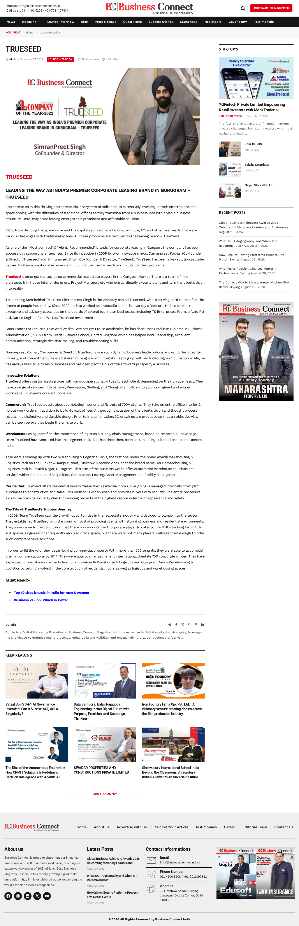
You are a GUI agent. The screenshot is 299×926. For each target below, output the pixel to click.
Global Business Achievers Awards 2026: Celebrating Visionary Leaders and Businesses (114, 861)
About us (101, 827)
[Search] (243, 8)
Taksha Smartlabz (257, 164)
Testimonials (264, 21)
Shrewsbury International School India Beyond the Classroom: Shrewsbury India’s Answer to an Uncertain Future (170, 772)
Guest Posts (132, 21)
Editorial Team (255, 827)
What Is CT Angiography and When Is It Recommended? (112, 878)
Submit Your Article (171, 827)
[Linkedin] (28, 896)
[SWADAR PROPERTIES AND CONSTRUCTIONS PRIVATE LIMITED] (105, 744)
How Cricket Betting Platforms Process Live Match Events (112, 895)
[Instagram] (18, 896)
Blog (84, 21)
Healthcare (213, 21)
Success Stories (161, 21)
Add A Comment (105, 794)
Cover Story (238, 21)
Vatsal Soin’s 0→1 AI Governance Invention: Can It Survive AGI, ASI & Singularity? (31, 709)
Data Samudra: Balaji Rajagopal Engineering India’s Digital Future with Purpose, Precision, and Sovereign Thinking (101, 711)
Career (229, 827)
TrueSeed (13, 276)
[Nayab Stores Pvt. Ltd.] (230, 190)
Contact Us (283, 827)
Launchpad (189, 21)
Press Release (105, 21)
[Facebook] (8, 896)
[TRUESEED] (102, 163)
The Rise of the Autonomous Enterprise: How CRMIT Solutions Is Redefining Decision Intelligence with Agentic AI (35, 772)
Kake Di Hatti (253, 144)
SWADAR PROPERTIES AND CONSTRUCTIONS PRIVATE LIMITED (101, 770)
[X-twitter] (37, 896)
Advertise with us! (132, 827)
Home (82, 827)
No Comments (90, 59)
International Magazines (271, 8)
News (11, 21)
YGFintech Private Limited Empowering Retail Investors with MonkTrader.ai (252, 107)
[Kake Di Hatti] (230, 149)
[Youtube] (47, 896)
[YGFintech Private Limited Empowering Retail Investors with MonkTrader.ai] (256, 78)
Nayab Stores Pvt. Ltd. (259, 185)
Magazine (29, 21)
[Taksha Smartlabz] (230, 169)
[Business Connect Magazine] (149, 8)
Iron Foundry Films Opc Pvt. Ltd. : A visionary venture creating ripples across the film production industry (172, 709)
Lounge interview (60, 21)
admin (12, 59)
